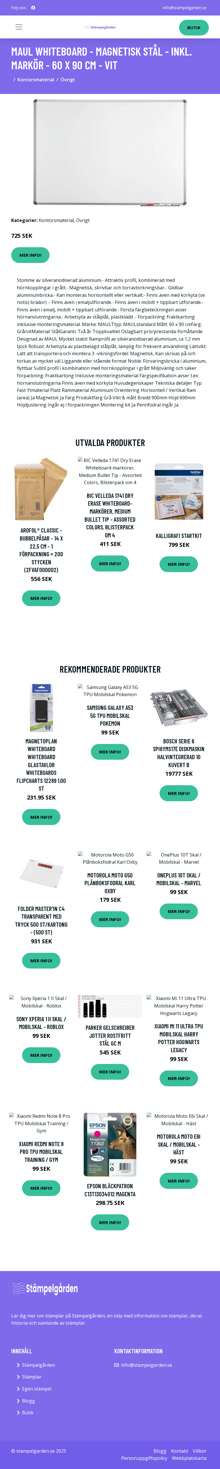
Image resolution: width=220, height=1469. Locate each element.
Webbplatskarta (189, 1458)
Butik (194, 27)
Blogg (28, 1401)
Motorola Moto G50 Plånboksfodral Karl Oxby (110, 882)
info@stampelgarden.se (185, 7)
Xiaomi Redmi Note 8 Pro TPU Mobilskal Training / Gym (41, 1151)
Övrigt (67, 79)
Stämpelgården (38, 1365)
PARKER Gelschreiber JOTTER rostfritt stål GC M (110, 1035)
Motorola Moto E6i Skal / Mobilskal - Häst (179, 1144)
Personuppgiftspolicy (144, 1458)
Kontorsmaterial (35, 79)
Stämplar (32, 1377)
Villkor (200, 1451)
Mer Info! (30, 255)
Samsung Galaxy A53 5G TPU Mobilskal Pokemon (110, 715)
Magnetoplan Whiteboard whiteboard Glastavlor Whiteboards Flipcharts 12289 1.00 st (41, 764)
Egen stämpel (36, 1389)
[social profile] (33, 7)
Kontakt (179, 1451)
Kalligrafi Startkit (179, 535)
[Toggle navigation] (19, 26)
